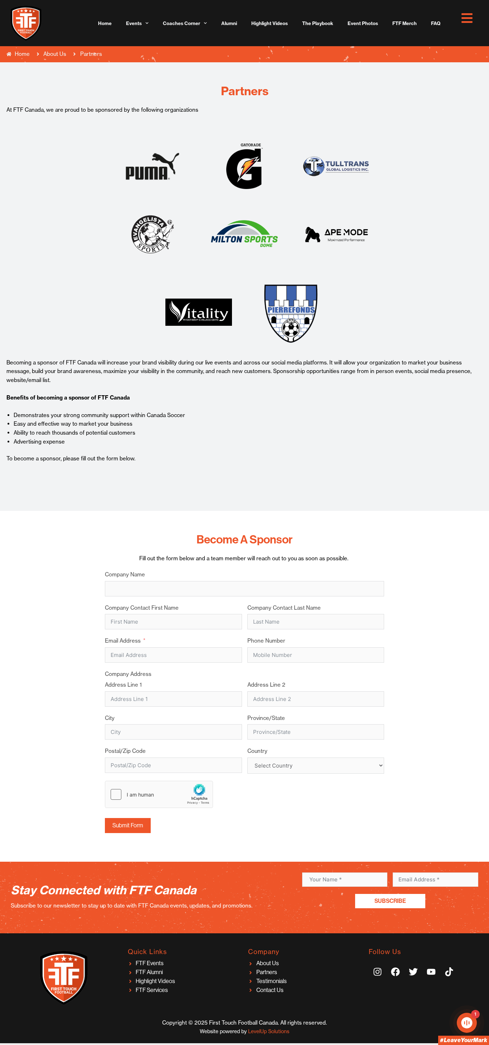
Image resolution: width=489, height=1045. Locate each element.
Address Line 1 (123, 684)
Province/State (266, 718)
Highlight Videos (269, 23)
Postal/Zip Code (125, 751)
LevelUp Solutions (268, 1031)
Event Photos (363, 23)
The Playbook (317, 23)
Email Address (123, 640)
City (110, 718)
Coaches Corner (181, 23)
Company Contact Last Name (284, 607)
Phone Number (266, 640)
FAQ (435, 23)
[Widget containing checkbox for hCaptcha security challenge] (159, 794)
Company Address (128, 674)
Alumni (229, 23)
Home (105, 23)
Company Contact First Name (142, 607)
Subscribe (390, 901)
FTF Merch (404, 23)
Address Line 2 (266, 684)
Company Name (125, 574)
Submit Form (127, 825)
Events (134, 23)
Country (257, 751)
